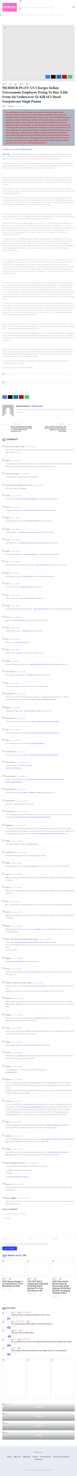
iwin (6, 901)
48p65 (7, 708)
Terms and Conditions (61, 1457)
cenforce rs (20, 653)
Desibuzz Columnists (24, 1312)
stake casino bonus (31, 1045)
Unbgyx (8, 958)
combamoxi (25, 631)
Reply (33, 446)
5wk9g (7, 841)
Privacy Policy (46, 1457)
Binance (8, 1184)
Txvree (7, 1101)
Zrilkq (7, 1028)
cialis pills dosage (11, 474)
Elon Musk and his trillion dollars (23, 1333)
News (15, 83)
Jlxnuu (7, 969)
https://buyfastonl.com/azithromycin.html (46, 733)
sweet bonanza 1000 (11, 1004)
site (22, 686)
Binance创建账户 (11, 1198)
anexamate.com (27, 576)
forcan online (18, 642)
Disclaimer (39, 1459)
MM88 (7, 863)
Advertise (26, 1457)
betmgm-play (19, 961)
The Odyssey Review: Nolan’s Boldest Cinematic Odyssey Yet (31, 1324)
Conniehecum (10, 672)
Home (9, 1457)
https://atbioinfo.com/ (42, 565)
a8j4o (7, 551)
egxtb (7, 529)
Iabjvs (7, 1122)
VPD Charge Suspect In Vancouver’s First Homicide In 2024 (12, 1283)
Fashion (38, 1416)
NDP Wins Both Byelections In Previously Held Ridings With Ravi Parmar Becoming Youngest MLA (61, 1287)
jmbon (7, 460)
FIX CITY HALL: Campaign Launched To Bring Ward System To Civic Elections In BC (37, 1286)
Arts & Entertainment (18, 1321)
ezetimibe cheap (32, 844)
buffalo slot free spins (41, 1018)
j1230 (7, 540)
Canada (4, 83)
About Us (17, 1457)
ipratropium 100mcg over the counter (30, 543)
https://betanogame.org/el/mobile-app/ (31, 1107)
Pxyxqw (8, 1066)
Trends (38, 1435)
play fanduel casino (36, 1083)
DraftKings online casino (25, 1056)
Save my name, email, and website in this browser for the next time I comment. (26, 1244)
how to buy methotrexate (13, 768)
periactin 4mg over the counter (32, 510)
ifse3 (7, 650)
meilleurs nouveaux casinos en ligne (18, 983)
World (28, 83)
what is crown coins (34, 972)
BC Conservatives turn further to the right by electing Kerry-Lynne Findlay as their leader (41, 1342)
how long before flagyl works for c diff (19, 485)
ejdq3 (7, 518)
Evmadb (8, 998)
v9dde (7, 661)
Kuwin (7, 874)
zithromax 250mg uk (29, 554)
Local (10, 83)
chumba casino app (32, 1031)
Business (14, 1330)
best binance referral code (15, 446)
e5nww (7, 496)
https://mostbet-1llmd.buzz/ (15, 1163)
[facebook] (47, 77)
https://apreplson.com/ (41, 609)
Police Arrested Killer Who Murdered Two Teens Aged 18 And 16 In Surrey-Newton (39, 1351)
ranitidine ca (31, 675)
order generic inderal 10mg (26, 532)
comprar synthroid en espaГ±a (46, 699)
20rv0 (7, 507)
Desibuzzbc (11, 106)
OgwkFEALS (9, 825)
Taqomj (8, 1079)
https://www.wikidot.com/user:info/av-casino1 (21, 939)
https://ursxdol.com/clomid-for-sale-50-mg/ (45, 721)
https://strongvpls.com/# (32, 711)
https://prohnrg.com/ (37, 743)
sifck (7, 683)
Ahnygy (8, 1015)
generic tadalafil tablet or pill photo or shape (44, 664)
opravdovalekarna (11, 1072)
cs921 (7, 730)
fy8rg (7, 740)
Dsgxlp (7, 1042)
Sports (38, 1426)
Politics (21, 83)
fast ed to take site (19, 620)
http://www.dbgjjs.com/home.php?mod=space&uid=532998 (31, 817)
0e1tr (7, 639)
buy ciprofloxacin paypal (28, 499)
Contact (35, 1457)
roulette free (10, 852)
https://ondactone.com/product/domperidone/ (43, 755)
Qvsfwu (8, 1052)
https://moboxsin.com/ (27, 598)
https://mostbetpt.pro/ (53, 1125)
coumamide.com (25, 587)
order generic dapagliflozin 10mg (30, 792)
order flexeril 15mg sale (32, 521)
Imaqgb (8, 1149)
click (15, 804)
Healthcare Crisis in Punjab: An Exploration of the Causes (30, 1315)
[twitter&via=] (53, 77)
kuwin (7, 877)
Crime (19, 1348)
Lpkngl (7, 1136)
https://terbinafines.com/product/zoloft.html (50, 833)
